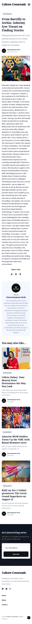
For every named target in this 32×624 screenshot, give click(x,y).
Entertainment (7, 14)
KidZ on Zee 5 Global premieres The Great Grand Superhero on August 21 (14, 495)
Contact (4, 605)
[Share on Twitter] (12, 274)
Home (4, 595)
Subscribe (16, 554)
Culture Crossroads (14, 4)
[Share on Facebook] (16, 274)
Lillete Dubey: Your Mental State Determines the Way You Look (14, 382)
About (4, 600)
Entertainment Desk (13, 49)
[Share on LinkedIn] (20, 274)
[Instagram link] (10, 588)
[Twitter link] (3, 588)
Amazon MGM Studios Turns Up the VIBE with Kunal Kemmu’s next (16, 439)
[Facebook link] (6, 588)
